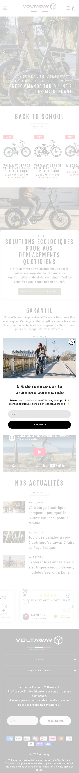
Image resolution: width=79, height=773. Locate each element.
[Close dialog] (72, 342)
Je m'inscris (39, 424)
